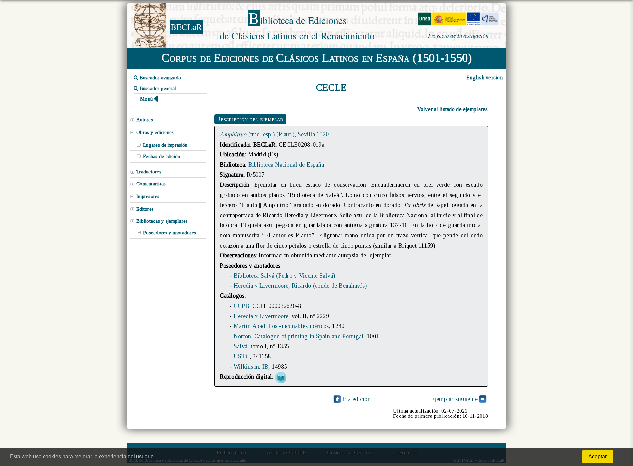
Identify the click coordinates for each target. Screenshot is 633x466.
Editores (145, 209)
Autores (144, 119)
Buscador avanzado (159, 77)
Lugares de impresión (165, 145)
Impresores (148, 196)
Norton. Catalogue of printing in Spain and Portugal (299, 336)
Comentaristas (151, 183)
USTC (242, 356)
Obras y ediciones (155, 132)
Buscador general (157, 88)
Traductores (148, 171)
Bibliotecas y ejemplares (162, 221)
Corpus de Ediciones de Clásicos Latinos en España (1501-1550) (317, 57)
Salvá (240, 346)
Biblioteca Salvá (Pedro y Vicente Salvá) (284, 275)
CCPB (241, 306)
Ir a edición (356, 399)
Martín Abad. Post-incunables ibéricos (281, 326)
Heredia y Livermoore (261, 316)
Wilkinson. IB (251, 366)
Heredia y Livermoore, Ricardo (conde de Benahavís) (300, 286)
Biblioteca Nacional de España (286, 164)
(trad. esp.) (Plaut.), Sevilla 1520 (274, 134)
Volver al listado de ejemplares (452, 109)
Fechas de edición (161, 156)
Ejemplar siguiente (454, 399)
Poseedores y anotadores (169, 232)
